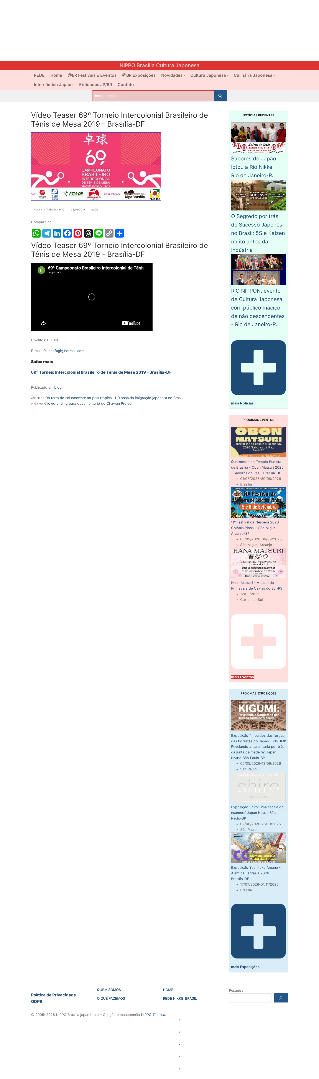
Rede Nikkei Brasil (180, 998)
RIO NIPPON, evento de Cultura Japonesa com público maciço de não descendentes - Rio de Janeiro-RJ (258, 308)
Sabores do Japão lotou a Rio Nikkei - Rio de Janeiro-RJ (254, 167)
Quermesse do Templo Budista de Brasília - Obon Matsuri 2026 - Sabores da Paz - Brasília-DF (257, 467)
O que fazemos (111, 998)
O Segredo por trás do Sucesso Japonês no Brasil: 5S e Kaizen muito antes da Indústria (258, 233)
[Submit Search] (220, 95)
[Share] (119, 233)
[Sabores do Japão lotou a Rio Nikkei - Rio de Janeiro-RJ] (258, 151)
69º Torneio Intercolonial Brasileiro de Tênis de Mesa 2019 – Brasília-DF (101, 372)
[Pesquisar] (281, 997)
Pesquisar (237, 990)
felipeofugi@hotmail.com (63, 351)
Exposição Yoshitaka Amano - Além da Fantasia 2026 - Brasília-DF (256, 873)
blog (94, 209)
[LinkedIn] (57, 233)
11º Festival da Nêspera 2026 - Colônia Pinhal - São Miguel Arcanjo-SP (256, 528)
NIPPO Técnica (153, 1014)
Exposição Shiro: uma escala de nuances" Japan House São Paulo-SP (257, 812)
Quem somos (109, 990)
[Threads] (88, 233)
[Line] (99, 233)
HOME (168, 990)
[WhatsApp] (36, 233)
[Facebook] (67, 233)
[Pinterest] (78, 233)
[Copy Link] (109, 233)
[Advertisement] (130, 30)
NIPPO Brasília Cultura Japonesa (160, 65)
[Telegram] (46, 233)
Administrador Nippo (49, 209)
